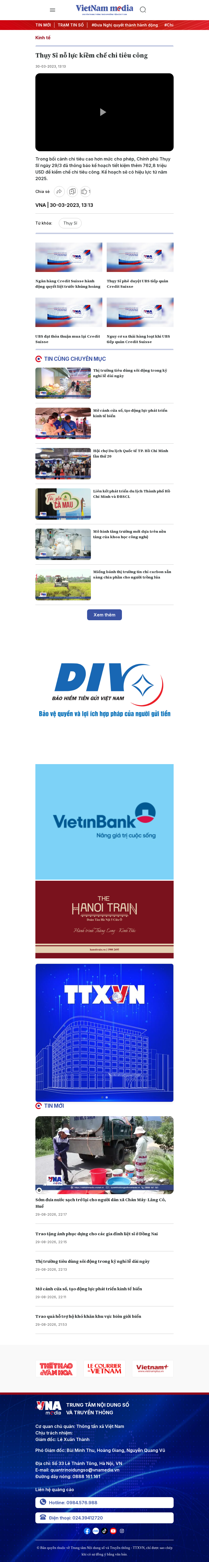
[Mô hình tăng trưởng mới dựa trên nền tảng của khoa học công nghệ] (63, 544)
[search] (157, 10)
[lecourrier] (56, 1368)
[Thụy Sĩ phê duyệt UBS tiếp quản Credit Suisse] (140, 257)
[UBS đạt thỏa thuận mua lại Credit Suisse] (68, 312)
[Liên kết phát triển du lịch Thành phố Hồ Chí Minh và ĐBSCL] (63, 504)
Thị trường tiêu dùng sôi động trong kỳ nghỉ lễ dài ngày (92, 1261)
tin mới (54, 1106)
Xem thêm (104, 614)
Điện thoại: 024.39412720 (76, 1518)
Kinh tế (42, 37)
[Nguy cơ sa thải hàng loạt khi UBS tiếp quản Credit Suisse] (140, 312)
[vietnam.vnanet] (153, 1368)
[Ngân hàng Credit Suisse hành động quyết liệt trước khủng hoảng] (68, 257)
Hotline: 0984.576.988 (73, 1502)
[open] (52, 10)
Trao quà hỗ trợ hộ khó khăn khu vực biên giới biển (88, 1316)
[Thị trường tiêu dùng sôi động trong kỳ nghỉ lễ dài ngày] (63, 383)
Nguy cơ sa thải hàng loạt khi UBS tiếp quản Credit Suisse (138, 339)
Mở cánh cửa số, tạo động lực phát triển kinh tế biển (88, 1289)
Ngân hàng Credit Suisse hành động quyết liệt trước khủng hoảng (67, 283)
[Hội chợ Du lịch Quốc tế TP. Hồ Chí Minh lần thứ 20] (63, 463)
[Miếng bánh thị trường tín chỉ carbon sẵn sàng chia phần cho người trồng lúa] (63, 584)
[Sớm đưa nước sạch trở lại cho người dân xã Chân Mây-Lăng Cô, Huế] (104, 1155)
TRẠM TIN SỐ (71, 25)
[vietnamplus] (104, 1368)
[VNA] (87, 1532)
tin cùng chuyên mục (75, 359)
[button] (102, 1097)
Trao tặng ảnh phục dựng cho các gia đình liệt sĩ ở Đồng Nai (96, 1234)
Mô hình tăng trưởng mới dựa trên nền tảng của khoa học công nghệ (129, 534)
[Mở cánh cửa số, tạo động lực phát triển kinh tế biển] (63, 423)
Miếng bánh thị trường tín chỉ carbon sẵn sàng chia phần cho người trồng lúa (132, 574)
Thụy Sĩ (70, 223)
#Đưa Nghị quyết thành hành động (123, 25)
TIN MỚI (43, 25)
